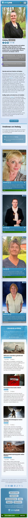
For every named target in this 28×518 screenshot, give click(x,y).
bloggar (24, 195)
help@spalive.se (19, 507)
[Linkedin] (14, 486)
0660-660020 (13, 507)
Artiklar (20, 499)
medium (12, 97)
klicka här (6, 65)
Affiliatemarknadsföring (11, 499)
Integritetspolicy (14, 495)
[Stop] (6, 43)
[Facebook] (8, 486)
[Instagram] (6, 486)
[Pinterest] (19, 486)
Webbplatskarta (17, 502)
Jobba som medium (14, 492)
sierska (10, 77)
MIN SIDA (24, 190)
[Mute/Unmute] (8, 43)
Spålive (7, 505)
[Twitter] (22, 486)
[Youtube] (11, 486)
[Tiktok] (17, 486)
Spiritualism (6, 422)
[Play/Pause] (3, 43)
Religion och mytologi (7, 357)
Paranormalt (6, 389)
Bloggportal (9, 502)
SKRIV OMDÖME (14, 120)
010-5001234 (18, 55)
